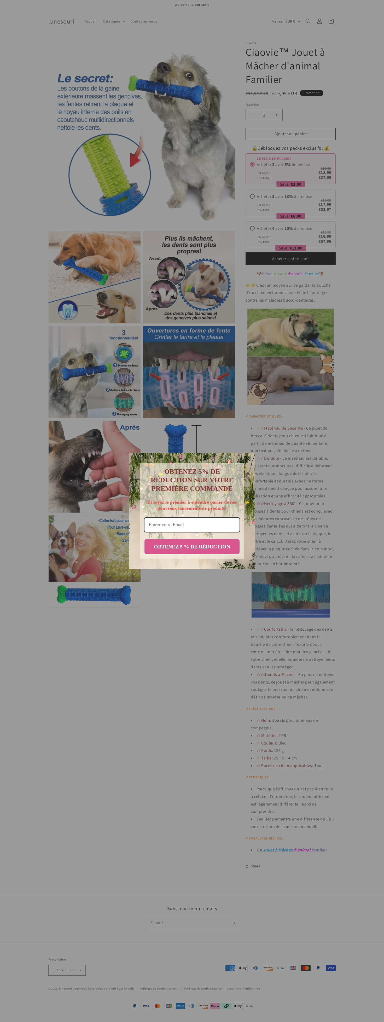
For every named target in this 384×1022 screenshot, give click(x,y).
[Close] (248, 459)
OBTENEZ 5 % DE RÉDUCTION (192, 546)
